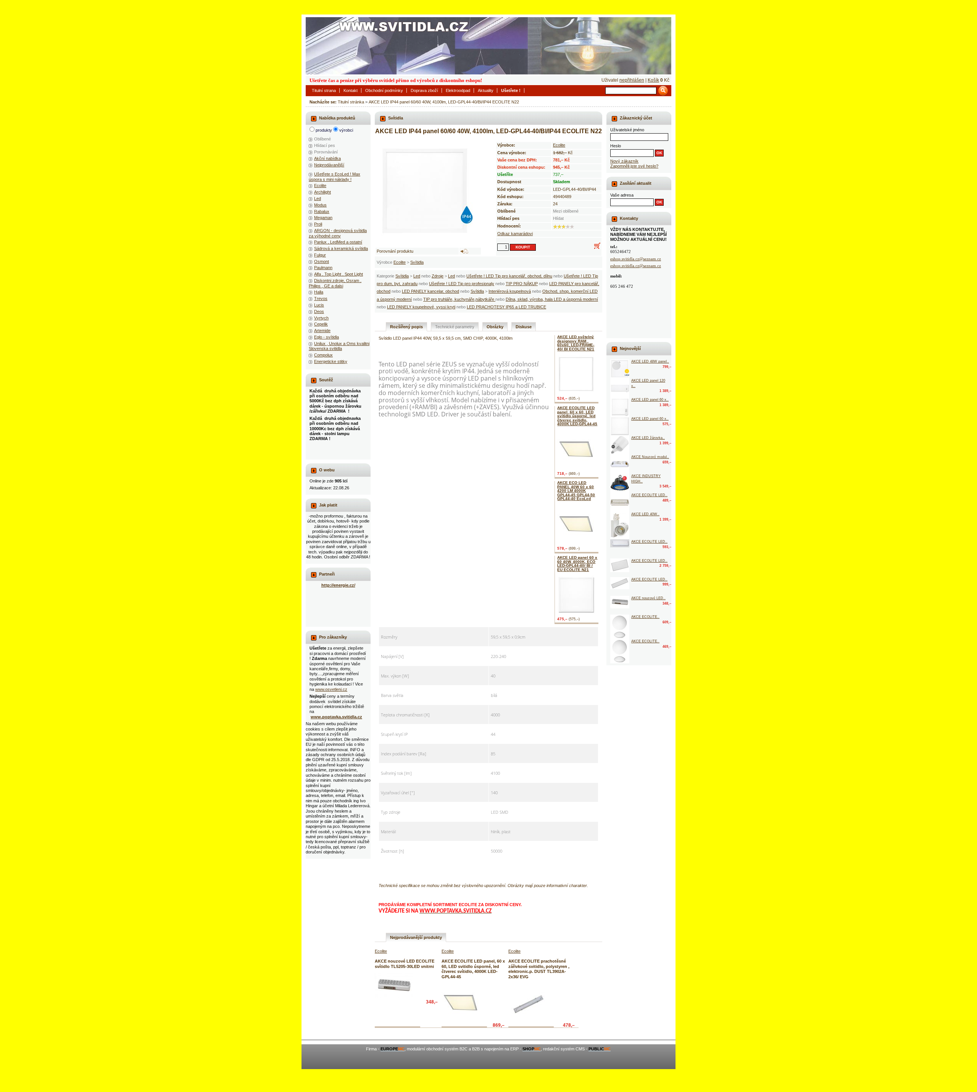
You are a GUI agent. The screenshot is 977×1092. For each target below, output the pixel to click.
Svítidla (417, 262)
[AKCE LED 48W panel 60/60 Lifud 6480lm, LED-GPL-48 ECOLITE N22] (619, 368)
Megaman (323, 217)
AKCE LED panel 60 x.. (650, 400)
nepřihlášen (631, 80)
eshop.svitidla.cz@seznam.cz (635, 258)
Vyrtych (321, 318)
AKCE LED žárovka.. (648, 438)
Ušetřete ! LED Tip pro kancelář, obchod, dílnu (509, 276)
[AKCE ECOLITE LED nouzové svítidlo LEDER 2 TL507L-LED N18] (619, 502)
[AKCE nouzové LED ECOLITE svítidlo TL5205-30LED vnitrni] (394, 985)
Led (416, 276)
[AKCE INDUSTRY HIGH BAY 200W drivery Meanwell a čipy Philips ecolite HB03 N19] (619, 483)
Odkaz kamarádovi (515, 233)
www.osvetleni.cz (331, 689)
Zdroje (437, 276)
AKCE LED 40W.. (645, 514)
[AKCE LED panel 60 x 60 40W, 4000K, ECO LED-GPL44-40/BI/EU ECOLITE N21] (577, 595)
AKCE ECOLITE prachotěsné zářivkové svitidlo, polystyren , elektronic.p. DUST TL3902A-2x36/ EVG (538, 969)
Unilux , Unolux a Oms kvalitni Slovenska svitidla (339, 346)
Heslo (615, 146)
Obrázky (495, 326)
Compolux (323, 355)
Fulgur (320, 255)
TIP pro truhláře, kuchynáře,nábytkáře (459, 299)
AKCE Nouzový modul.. (650, 457)
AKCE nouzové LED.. (648, 598)
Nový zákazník (624, 161)
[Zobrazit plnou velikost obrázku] (428, 190)
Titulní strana (324, 90)
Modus (320, 205)
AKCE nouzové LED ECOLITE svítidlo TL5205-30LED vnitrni (404, 963)
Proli (318, 224)
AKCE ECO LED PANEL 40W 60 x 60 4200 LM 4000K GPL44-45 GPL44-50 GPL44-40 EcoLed (576, 491)
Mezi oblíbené (566, 211)
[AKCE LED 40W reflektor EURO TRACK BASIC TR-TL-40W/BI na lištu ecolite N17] (619, 525)
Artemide (322, 330)
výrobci (346, 130)
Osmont (321, 261)
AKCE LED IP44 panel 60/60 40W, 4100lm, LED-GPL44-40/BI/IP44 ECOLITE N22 (444, 102)
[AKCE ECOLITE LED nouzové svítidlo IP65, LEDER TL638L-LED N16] (619, 543)
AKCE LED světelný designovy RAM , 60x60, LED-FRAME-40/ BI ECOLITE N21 (575, 343)
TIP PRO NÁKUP (522, 283)
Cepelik (321, 324)
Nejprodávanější (329, 165)
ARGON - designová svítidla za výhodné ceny (338, 233)
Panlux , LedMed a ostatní (338, 242)
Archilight (322, 192)
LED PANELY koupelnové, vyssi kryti (421, 307)
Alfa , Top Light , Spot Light (338, 274)
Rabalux (321, 211)
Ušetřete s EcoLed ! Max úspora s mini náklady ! (334, 176)
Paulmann (323, 267)
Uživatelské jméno (627, 129)
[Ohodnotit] (555, 227)
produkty (324, 130)
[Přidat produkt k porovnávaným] (464, 251)
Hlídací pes (324, 145)
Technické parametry (454, 326)
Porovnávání (326, 152)
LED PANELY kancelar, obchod (430, 291)
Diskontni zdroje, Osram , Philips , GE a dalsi (335, 283)
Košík (653, 80)
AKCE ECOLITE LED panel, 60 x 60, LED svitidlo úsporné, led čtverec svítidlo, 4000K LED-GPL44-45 (577, 416)
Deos (319, 311)
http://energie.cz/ (338, 585)
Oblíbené (322, 139)
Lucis (319, 305)
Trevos (320, 298)
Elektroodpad (458, 90)
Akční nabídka (327, 158)
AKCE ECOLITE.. (645, 617)
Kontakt (350, 90)
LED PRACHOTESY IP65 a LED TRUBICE (506, 307)
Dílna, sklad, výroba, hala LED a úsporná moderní (552, 299)
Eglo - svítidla (326, 337)
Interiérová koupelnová (509, 291)
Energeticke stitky (330, 361)
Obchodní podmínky (384, 90)
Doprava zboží (424, 90)
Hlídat (558, 218)
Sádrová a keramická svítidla (341, 248)
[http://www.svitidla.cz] (488, 45)
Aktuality (485, 90)
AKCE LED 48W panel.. (650, 361)
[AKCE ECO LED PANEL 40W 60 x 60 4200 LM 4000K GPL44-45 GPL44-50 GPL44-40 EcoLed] (577, 524)
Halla (318, 292)
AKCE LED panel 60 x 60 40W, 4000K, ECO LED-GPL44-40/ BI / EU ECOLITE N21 (577, 563)
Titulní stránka (351, 102)
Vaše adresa (622, 195)
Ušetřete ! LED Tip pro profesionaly (461, 283)
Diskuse (524, 326)
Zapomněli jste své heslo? (634, 166)
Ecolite (399, 262)
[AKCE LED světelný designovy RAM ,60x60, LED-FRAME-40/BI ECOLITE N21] (577, 374)
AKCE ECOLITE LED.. (649, 495)
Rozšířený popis (406, 326)
